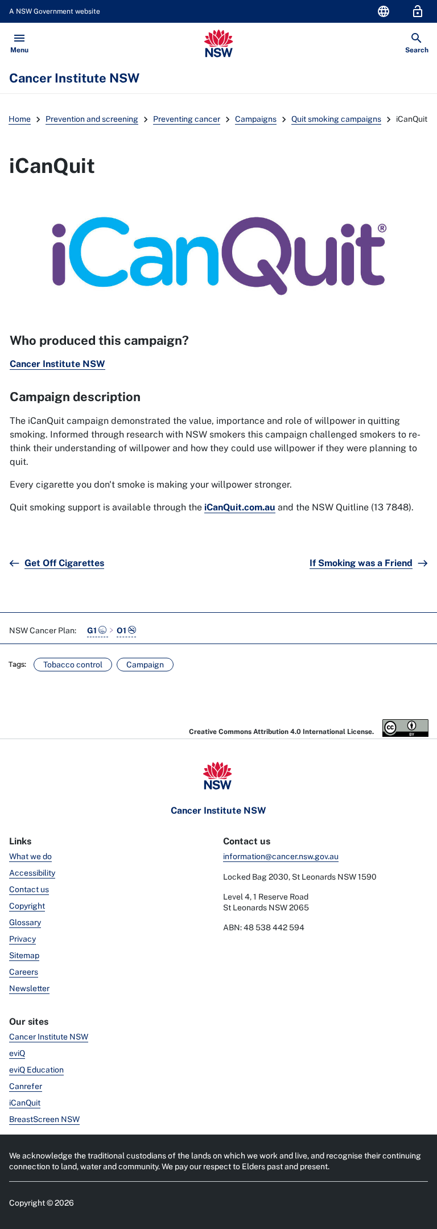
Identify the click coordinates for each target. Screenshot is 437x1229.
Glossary (25, 922)
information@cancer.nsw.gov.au (281, 856)
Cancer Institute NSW (57, 363)
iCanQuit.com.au (239, 507)
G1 (92, 630)
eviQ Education (36, 1069)
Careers (23, 971)
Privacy (22, 938)
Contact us (29, 889)
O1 (122, 630)
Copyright (27, 905)
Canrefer (25, 1086)
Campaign (145, 664)
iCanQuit (24, 1102)
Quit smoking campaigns (336, 118)
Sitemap (24, 955)
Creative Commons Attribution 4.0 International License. (282, 732)
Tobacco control (72, 664)
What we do (30, 856)
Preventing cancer (186, 118)
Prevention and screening (92, 118)
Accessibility (32, 872)
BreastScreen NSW (44, 1119)
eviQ (17, 1053)
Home (20, 118)
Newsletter (29, 988)
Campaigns (256, 118)
